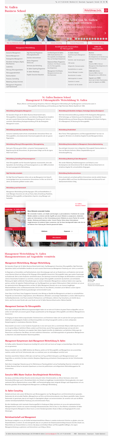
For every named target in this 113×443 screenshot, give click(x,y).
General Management (12, 56)
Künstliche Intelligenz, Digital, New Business (15, 63)
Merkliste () (74, 2)
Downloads (82, 2)
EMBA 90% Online (97, 73)
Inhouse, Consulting (56, 43)
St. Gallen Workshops (33, 72)
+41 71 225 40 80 (63, 2)
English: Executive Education (35, 75)
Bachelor (98, 56)
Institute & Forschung (36, 43)
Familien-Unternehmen (34, 58)
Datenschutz (82, 434)
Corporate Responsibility (77, 43)
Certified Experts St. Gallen (57, 56)
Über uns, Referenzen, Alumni (15, 43)
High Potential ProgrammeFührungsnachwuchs (34, 54)
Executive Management (13, 53)
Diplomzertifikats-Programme (56, 65)
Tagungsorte (90, 2)
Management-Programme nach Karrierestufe (14, 86)
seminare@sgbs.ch (51, 434)
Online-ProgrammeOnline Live (32, 62)
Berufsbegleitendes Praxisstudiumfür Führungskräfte (66, 48)
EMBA (98, 65)
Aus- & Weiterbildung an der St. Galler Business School (83, 27)
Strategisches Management (14, 59)
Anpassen (67, 231)
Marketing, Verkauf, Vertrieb (14, 82)
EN (104, 2)
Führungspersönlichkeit (13, 73)
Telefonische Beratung (98, 43)
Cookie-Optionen (100, 434)
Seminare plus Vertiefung (34, 66)
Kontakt (97, 2)
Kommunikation (11, 76)
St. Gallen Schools (76, 55)
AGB (75, 434)
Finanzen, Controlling (12, 79)
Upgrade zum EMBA (98, 80)
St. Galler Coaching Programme (36, 69)
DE (101, 2)
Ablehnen (44, 231)
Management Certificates (55, 73)
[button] (7, 27)
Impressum (90, 434)
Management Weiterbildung (25, 48)
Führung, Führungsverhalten (14, 70)
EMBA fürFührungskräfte (98, 48)
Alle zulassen (56, 237)
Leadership (9, 67)
